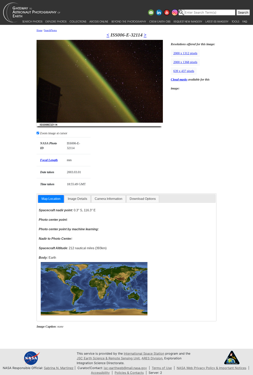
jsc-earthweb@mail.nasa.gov (125, 368)
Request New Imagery (188, 21)
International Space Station (144, 353)
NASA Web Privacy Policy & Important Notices (211, 368)
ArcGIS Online (98, 21)
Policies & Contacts (129, 373)
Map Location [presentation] (51, 198)
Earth (47, 257)
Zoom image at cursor (53, 133)
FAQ (244, 21)
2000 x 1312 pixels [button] (185, 53)
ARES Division (152, 358)
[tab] (51, 199)
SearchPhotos (50, 30)
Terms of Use (162, 368)
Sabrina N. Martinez (59, 368)
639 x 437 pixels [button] (183, 71)
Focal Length (49, 160)
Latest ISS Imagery (216, 21)
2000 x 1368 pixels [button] (185, 62)
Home (39, 30)
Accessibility (100, 373)
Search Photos (32, 21)
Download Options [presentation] (143, 198)
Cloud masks (179, 79)
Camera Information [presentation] (108, 198)
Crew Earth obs (159, 21)
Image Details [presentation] (77, 198)
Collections (78, 21)
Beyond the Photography (128, 21)
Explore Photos (55, 21)
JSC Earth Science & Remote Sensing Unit (108, 358)
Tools (235, 21)
